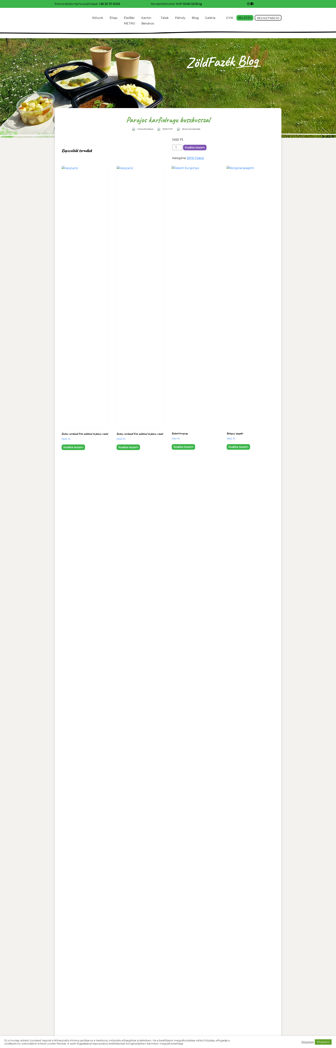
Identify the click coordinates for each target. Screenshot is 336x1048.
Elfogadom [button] (323, 1041)
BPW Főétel (195, 158)
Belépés (245, 18)
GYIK (229, 18)
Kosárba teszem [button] (73, 447)
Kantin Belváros (147, 20)
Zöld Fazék (64, 19)
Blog (195, 18)
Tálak (164, 18)
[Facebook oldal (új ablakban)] (252, 4)
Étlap (113, 18)
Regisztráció (268, 18)
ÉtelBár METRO (129, 20)
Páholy (180, 18)
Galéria (210, 18)
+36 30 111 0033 (109, 4)
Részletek (307, 1042)
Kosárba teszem (195, 147)
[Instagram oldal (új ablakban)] (249, 4)
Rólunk (97, 18)
